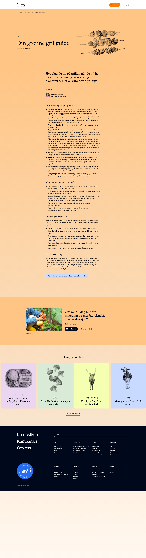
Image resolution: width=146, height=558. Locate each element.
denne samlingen (61, 208)
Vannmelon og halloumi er (56, 203)
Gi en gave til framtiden (98, 472)
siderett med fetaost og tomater (69, 265)
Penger (56, 453)
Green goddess (53, 236)
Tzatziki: (50, 228)
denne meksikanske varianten (89, 153)
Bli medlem (27, 435)
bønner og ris (52, 143)
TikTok (75, 478)
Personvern (113, 455)
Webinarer (94, 457)
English (112, 472)
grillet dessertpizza (52, 267)
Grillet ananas (59, 263)
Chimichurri (51, 231)
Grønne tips (27, 12)
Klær (55, 450)
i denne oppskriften (78, 132)
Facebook (75, 476)
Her (54, 171)
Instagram (75, 472)
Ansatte (112, 448)
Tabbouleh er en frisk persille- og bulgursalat (73, 186)
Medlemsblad (95, 446)
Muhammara (52, 248)
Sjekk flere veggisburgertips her (75, 136)
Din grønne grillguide (39, 12)
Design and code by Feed (23, 485)
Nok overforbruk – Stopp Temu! (81, 446)
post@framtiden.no (59, 472)
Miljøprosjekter (96, 450)
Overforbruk (57, 446)
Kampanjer (27, 441)
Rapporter (94, 448)
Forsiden (19, 12)
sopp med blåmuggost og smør (73, 139)
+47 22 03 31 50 (58, 470)
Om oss (24, 448)
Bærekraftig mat (58, 448)
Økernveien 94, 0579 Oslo (61, 474)
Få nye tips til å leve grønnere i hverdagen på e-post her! (67, 276)
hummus (70, 223)
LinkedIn (75, 474)
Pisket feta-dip (53, 243)
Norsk (112, 470)
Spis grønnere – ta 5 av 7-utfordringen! (80, 451)
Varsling (56, 476)
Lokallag (112, 450)
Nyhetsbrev (76, 470)
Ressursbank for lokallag (98, 455)
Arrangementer (96, 453)
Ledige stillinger (114, 453)
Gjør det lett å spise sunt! (79, 448)
